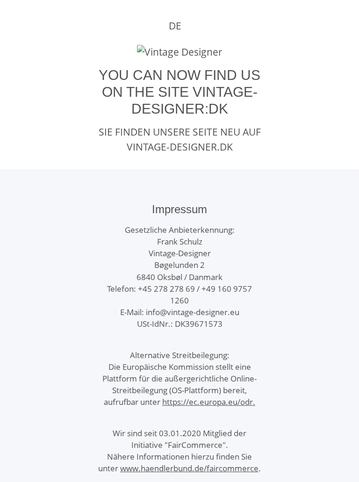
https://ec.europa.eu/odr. (208, 401)
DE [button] (175, 25)
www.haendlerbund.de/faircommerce (189, 468)
